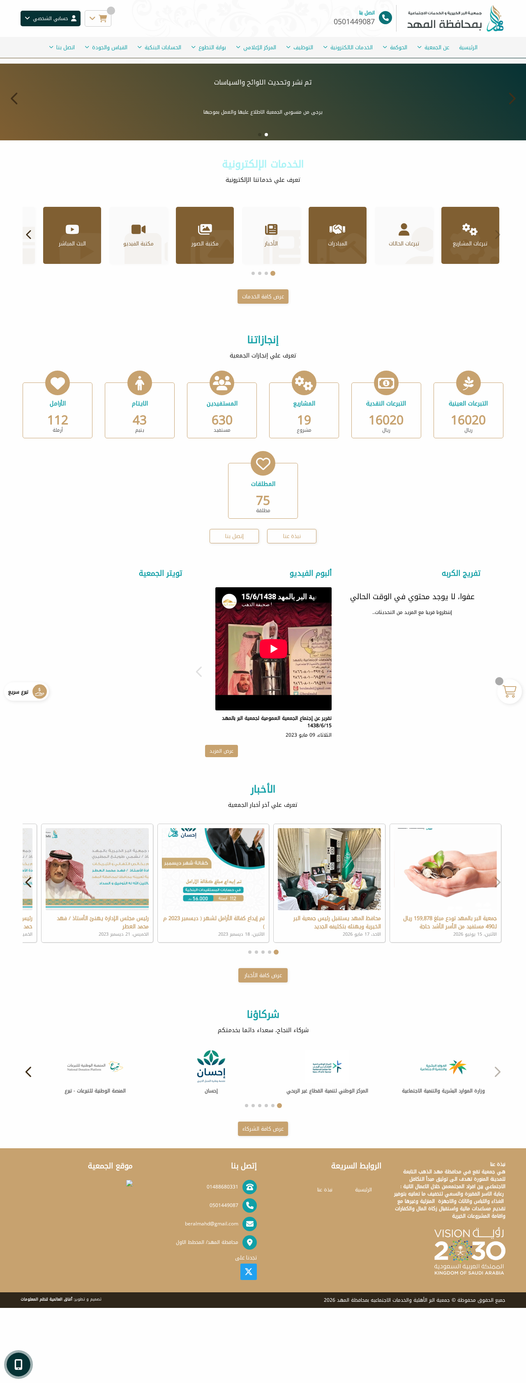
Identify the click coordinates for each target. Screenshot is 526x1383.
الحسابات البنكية (163, 47)
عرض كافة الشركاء (263, 1204)
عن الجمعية (436, 47)
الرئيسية (468, 47)
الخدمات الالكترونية (351, 47)
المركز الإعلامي (259, 47)
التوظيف (303, 47)
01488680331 (222, 1261)
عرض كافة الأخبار (263, 1050)
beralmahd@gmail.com (211, 1298)
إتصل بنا (234, 611)
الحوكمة (398, 47)
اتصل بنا (65, 47)
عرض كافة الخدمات (263, 371)
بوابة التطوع (212, 47)
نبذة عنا (292, 611)
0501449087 (224, 1280)
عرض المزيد (221, 826)
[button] (14, 136)
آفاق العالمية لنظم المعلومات (46, 1374)
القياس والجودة (109, 47)
